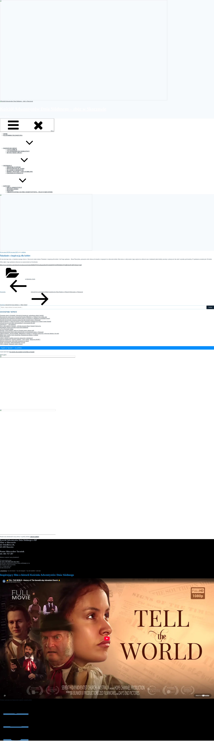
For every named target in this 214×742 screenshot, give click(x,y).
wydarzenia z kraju (30, 279)
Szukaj (210, 307)
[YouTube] (15, 740)
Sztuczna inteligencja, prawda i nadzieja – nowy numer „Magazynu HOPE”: (20, 339)
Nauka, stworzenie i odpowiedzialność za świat (12, 342)
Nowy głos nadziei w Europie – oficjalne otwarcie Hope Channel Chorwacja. (20, 326)
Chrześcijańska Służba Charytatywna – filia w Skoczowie (30, 192)
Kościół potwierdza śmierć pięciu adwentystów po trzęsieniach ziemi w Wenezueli (21, 332)
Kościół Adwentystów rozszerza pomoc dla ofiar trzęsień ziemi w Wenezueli (20, 320)
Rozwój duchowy (10, 148)
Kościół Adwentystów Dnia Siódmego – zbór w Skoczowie (53, 109)
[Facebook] (15, 714)
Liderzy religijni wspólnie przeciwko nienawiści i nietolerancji (16, 338)
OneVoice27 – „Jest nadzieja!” (8, 324)
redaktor (23, 252)
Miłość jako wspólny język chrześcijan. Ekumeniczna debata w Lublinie (19, 335)
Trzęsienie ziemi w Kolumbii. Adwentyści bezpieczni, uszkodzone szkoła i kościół (21, 315)
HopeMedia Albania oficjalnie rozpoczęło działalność (14, 327)
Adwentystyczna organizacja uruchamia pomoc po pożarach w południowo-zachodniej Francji (25, 318)
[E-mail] (15, 727)
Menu (52, 131)
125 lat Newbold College (6, 329)
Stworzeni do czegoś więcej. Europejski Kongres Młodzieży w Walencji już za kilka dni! (23, 317)
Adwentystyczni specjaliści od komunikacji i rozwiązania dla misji (17, 323)
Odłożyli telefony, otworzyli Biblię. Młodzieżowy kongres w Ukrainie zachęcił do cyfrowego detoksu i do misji (29, 333)
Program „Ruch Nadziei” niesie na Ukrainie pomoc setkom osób (17, 330)
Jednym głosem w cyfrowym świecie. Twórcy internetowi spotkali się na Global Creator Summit (25, 321)
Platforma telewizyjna (12, 135)
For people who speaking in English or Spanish (21, 351)
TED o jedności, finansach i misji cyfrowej (11, 344)
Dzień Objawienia (5, 336)
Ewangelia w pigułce (15, 173)
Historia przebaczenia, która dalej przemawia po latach (14, 341)
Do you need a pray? (14, 152)
